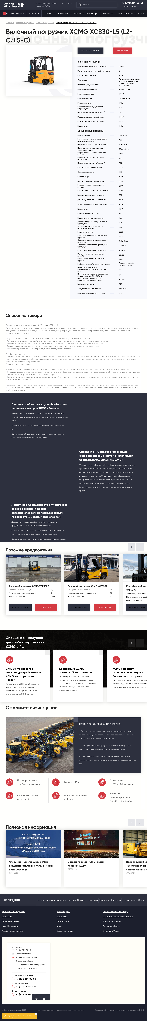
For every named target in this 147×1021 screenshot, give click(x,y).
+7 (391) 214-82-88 (133, 3)
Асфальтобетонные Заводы (115, 911)
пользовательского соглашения (70, 1010)
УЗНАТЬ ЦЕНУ (122, 51)
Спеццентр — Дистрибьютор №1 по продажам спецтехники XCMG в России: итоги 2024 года (31, 865)
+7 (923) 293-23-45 (26, 994)
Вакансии (62, 13)
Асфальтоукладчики (112, 921)
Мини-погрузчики (10, 926)
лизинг (20, 607)
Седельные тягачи (10, 921)
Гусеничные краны (111, 926)
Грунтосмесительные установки (118, 916)
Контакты (108, 13)
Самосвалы (7, 916)
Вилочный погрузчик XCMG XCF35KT (87, 586)
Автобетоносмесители (12, 931)
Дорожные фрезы (111, 931)
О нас (141, 13)
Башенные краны (65, 931)
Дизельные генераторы (85, 13)
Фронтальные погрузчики (13, 911)
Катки (59, 926)
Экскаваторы (63, 921)
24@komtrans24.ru (24, 954)
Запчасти (34, 13)
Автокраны (62, 916)
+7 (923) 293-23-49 (26, 986)
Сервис (48, 13)
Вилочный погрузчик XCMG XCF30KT (29, 586)
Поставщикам (125, 13)
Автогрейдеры (63, 911)
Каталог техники (15, 13)
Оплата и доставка (87, 900)
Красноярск (127, 6)
